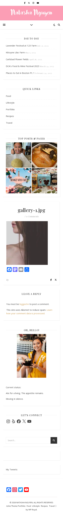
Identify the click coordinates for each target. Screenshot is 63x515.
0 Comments (32, 216)
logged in (24, 304)
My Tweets (11, 469)
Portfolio (10, 109)
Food (8, 95)
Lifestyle (10, 102)
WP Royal (32, 509)
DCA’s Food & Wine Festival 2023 (22, 66)
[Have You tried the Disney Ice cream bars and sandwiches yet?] (44, 180)
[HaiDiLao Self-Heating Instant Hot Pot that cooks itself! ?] (44, 155)
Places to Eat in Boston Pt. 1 (20, 72)
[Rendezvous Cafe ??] (18, 180)
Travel (9, 122)
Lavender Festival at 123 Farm (21, 45)
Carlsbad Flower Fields (17, 59)
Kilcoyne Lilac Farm (15, 52)
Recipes (10, 116)
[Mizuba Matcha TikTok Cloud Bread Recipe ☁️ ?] (18, 155)
